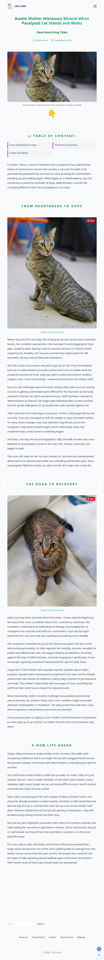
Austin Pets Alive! (55, 332)
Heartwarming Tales (52, 32)
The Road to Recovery (66, 144)
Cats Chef (20, 6)
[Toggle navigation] (95, 6)
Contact (52, 937)
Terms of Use (66, 937)
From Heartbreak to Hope (22, 144)
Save (92, 220)
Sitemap (81, 937)
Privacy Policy (38, 937)
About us (23, 937)
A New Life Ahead (18, 152)
